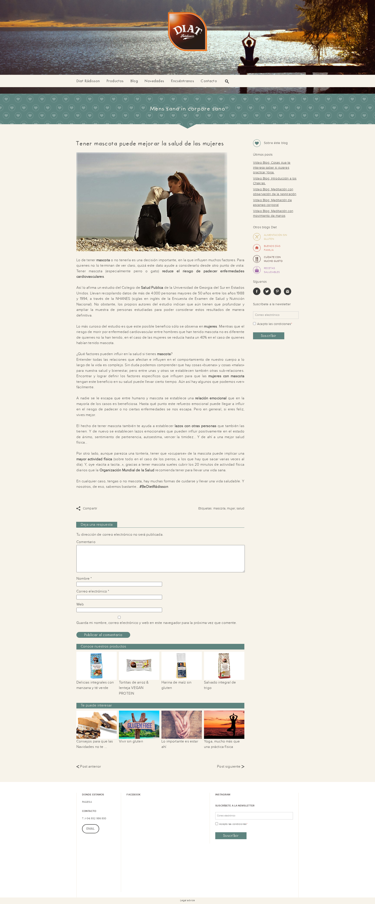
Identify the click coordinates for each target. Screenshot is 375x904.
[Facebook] (256, 294)
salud (240, 508)
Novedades (154, 81)
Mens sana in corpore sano (187, 108)
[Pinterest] (277, 294)
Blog (134, 81)
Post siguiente (230, 766)
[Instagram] (287, 294)
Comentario (85, 542)
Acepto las (274, 324)
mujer (231, 508)
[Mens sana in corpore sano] (187, 32)
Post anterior (88, 766)
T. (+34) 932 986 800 (94, 818)
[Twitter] (267, 294)
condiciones (282, 324)
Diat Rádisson (88, 81)
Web (80, 604)
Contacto (209, 81)
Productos (115, 81)
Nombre (84, 578)
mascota (219, 508)
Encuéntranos (182, 81)
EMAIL (90, 829)
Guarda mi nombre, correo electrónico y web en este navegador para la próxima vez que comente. (156, 623)
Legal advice (187, 900)
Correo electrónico (92, 591)
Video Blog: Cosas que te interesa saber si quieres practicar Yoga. (272, 167)
